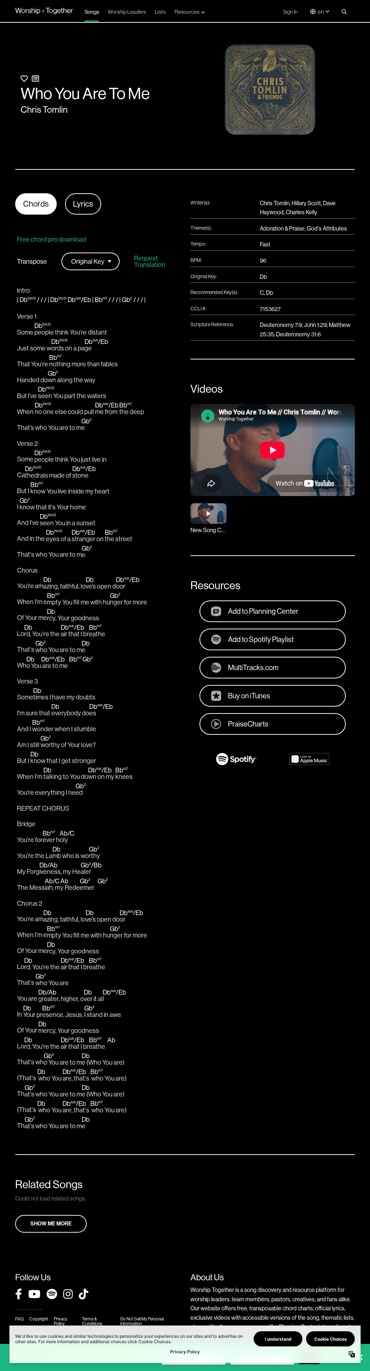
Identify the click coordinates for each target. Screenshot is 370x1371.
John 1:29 (315, 324)
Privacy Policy (60, 1321)
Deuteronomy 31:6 (298, 334)
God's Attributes (327, 228)
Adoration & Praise (282, 228)
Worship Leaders (127, 11)
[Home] (44, 11)
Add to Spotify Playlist (261, 639)
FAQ (19, 1319)
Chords (36, 204)
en (321, 11)
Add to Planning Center (263, 611)
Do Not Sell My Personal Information (142, 1321)
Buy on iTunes (249, 695)
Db (263, 276)
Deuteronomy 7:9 (281, 324)
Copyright (38, 1319)
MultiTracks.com (253, 667)
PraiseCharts (248, 723)
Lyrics (83, 204)
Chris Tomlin (44, 109)
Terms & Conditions (92, 1321)
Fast (265, 244)
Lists (160, 11)
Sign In (290, 11)
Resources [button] (187, 11)
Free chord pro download (51, 239)
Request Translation (149, 261)
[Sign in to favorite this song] (24, 78)
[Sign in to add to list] (35, 78)
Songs (92, 11)
